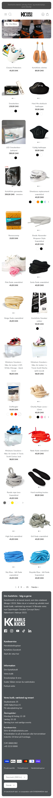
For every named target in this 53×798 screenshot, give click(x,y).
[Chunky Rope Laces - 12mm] (39, 391)
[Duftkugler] (14, 391)
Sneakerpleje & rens (12, 678)
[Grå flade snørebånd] (39, 521)
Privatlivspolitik (9, 768)
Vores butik (8, 673)
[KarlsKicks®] (26, 14)
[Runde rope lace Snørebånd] (14, 477)
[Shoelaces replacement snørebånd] (39, 176)
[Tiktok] (24, 630)
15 (27, 587)
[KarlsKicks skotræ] (39, 52)
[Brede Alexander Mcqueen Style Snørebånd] (39, 220)
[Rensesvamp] (14, 220)
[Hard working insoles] (39, 477)
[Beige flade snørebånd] (14, 303)
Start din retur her (11, 654)
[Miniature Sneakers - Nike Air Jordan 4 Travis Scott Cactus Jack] (14, 435)
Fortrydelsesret (23, 768)
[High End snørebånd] (14, 521)
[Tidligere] (5, 5)
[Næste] (48, 5)
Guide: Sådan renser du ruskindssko (19, 682)
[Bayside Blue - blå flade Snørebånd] (39, 557)
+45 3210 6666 (11, 746)
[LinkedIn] (30, 630)
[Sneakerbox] (14, 88)
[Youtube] (18, 630)
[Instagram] (12, 630)
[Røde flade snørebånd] (39, 435)
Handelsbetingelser (12, 645)
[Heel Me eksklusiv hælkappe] (39, 88)
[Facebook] (6, 630)
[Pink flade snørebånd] (14, 267)
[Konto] (42, 14)
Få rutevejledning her (13, 708)
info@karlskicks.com (19, 730)
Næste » (34, 587)
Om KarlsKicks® (11, 669)
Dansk (8, 785)
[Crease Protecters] (14, 52)
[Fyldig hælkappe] (39, 132)
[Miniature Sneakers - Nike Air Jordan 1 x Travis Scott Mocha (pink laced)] (39, 347)
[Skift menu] (5, 14)
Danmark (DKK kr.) (14, 777)
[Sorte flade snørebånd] (39, 267)
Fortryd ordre (9, 686)
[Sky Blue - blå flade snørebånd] (14, 557)
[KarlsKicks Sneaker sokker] (39, 303)
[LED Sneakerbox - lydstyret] (14, 132)
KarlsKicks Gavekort (12, 649)
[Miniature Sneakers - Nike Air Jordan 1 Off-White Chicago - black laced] (14, 347)
